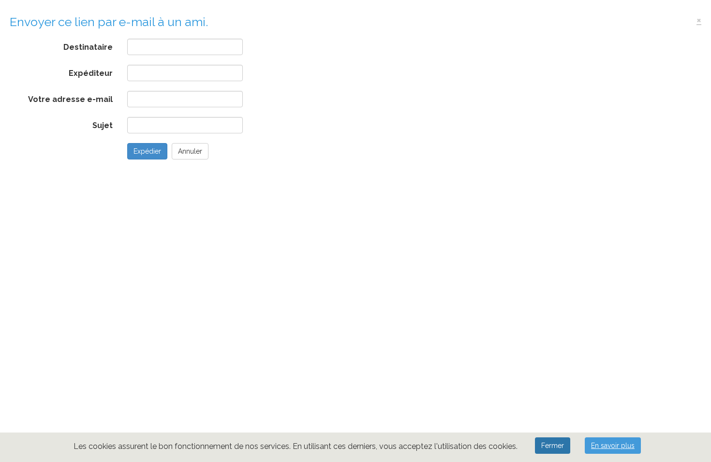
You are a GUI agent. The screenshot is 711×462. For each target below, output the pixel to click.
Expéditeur (91, 73)
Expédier (147, 151)
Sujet (102, 125)
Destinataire (88, 47)
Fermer (552, 445)
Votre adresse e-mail (70, 99)
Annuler (190, 151)
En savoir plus (613, 445)
